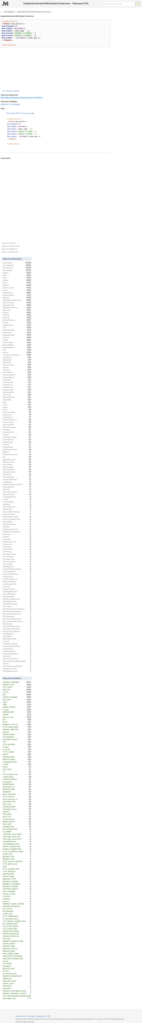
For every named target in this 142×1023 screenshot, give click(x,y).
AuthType (17, 370)
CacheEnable (17, 649)
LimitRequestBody (17, 437)
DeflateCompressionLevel (17, 484)
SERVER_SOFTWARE (17, 931)
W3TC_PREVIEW (17, 794)
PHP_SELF (17, 939)
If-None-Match (17, 819)
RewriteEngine (27, 97)
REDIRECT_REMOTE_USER (17, 941)
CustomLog (17, 544)
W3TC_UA (17, 816)
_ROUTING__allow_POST (17, 839)
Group (17, 407)
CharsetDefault (17, 487)
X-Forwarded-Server (17, 919)
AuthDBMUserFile (17, 601)
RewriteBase (9, 12)
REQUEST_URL (17, 856)
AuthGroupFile (17, 392)
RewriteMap (17, 522)
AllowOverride (17, 390)
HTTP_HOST (17, 687)
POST (17, 722)
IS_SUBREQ (17, 831)
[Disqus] (55, 197)
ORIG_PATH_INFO (17, 981)
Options (17, 273)
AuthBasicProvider (17, 449)
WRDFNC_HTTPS (17, 879)
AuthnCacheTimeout (17, 659)
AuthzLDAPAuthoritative (17, 569)
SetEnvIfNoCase (17, 320)
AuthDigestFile (17, 566)
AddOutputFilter (17, 397)
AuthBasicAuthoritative (17, 532)
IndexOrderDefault (17, 479)
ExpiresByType (17, 305)
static (17, 702)
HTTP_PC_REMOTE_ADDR (17, 851)
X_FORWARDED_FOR (17, 844)
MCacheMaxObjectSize (17, 619)
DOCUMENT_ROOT (17, 739)
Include (17, 322)
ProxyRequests (17, 616)
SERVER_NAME (17, 757)
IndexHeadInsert (17, 507)
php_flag (17, 317)
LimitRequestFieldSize (17, 646)
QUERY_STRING (17, 707)
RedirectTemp (17, 365)
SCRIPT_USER (17, 983)
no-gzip (17, 709)
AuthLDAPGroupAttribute (17, 666)
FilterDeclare (17, 387)
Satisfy (17, 340)
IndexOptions (17, 417)
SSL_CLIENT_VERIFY (17, 926)
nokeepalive (17, 782)
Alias (17, 402)
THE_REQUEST (17, 737)
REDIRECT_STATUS (17, 724)
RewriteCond (16, 97)
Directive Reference (9, 249)
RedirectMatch (17, 347)
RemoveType (17, 442)
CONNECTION (17, 826)
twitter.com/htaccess (10, 252)
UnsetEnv (17, 527)
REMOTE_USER (17, 789)
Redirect (17, 285)
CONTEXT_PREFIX (17, 779)
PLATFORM (17, 963)
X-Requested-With (17, 762)
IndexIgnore (17, 357)
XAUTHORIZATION (17, 829)
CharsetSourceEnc (17, 492)
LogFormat (17, 546)
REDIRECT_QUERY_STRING (17, 904)
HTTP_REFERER (17, 744)
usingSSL (17, 899)
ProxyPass (17, 534)
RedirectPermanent (17, 454)
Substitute (17, 504)
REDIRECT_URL (17, 859)
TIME (17, 704)
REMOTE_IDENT (17, 951)
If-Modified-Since (17, 809)
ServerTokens (17, 342)
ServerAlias (17, 606)
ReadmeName (17, 439)
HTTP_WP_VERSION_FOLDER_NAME (17, 996)
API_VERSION (17, 911)
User (17, 327)
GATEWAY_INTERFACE (17, 906)
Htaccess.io (21, 1016)
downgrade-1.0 (17, 787)
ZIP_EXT (17, 971)
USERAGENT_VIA (17, 841)
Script (17, 290)
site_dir (17, 961)
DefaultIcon (17, 474)
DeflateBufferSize (17, 639)
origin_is (17, 901)
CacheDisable (17, 556)
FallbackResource (17, 419)
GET (17, 719)
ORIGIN (17, 714)
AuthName (17, 362)
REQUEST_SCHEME (17, 886)
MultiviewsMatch (17, 581)
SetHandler (17, 400)
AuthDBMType (17, 634)
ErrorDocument (17, 287)
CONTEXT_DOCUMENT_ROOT (17, 991)
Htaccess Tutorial (8, 243)
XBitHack (17, 489)
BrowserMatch (17, 345)
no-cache (17, 749)
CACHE (17, 764)
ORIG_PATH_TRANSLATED (17, 958)
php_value (17, 310)
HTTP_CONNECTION (17, 869)
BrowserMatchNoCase (17, 512)
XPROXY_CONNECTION (17, 849)
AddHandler (17, 360)
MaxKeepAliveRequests (17, 611)
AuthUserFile (17, 372)
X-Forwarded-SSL (17, 973)
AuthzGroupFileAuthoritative (17, 609)
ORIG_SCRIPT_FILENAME (17, 956)
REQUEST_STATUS (17, 948)
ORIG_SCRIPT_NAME (17, 953)
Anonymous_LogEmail (17, 631)
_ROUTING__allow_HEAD (17, 834)
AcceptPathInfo (17, 432)
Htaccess (31, 1016)
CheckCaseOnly (17, 561)
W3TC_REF (17, 824)
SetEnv (17, 352)
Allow (17, 275)
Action (17, 405)
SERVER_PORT (17, 712)
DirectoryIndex (17, 302)
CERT (17, 866)
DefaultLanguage (17, 427)
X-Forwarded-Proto (17, 774)
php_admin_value (17, 459)
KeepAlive (17, 429)
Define (17, 410)
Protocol (17, 434)
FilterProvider (17, 382)
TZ (17, 772)
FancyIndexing (17, 422)
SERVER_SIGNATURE (17, 934)
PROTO (17, 754)
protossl (17, 732)
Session (17, 367)
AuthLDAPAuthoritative (17, 626)
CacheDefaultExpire (17, 654)
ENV (17, 694)
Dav (17, 457)
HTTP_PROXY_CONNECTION (17, 921)
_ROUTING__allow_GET (17, 836)
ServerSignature (17, 375)
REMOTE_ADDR (17, 759)
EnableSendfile (17, 596)
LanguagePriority (17, 497)
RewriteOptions (17, 377)
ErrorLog (17, 641)
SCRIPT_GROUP (17, 943)
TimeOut (17, 444)
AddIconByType (17, 494)
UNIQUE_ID (17, 978)
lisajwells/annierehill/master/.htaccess (34, 12)
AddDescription (17, 462)
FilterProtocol (17, 385)
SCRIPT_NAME (17, 876)
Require (17, 312)
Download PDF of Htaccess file (20, 113)
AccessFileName (17, 594)
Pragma (17, 747)
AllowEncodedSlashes (17, 599)
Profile (17, 767)
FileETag (17, 315)
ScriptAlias (17, 539)
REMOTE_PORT (17, 968)
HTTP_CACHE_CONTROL (17, 861)
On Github (7, 91)
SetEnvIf (17, 337)
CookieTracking (17, 589)
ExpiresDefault (17, 295)
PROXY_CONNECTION (17, 846)
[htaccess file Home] (5, 3)
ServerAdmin (17, 564)
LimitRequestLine (17, 651)
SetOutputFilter (17, 330)
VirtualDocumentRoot (17, 355)
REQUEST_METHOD (17, 729)
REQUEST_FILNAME (17, 881)
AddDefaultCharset (17, 307)
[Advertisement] (55, 68)
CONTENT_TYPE (17, 802)
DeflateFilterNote (17, 524)
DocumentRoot (17, 469)
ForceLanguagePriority (17, 519)
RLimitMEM (17, 636)
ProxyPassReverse (17, 579)
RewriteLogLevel (17, 541)
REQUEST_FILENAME (10, 104)
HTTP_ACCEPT (17, 797)
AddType (17, 297)
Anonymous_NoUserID (17, 629)
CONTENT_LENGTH (17, 889)
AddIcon (17, 452)
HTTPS (17, 692)
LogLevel (17, 586)
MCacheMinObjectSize (17, 614)
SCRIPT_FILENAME (17, 697)
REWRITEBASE (17, 784)
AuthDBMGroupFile (17, 604)
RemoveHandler (17, 412)
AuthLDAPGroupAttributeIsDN (17, 661)
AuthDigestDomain (17, 591)
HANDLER (17, 792)
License (15, 91)
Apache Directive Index (11, 246)
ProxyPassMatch (17, 571)
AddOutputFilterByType (17, 300)
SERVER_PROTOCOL (17, 936)
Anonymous (17, 414)
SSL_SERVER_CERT (17, 924)
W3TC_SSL (17, 804)
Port (17, 350)
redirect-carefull (17, 894)
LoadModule (17, 482)
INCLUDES (17, 699)
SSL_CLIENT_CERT (17, 929)
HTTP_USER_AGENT (17, 727)
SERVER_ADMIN (17, 807)
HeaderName (17, 447)
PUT (17, 742)
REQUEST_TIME (17, 946)
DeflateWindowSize (17, 671)
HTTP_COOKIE (17, 752)
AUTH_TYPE (17, 909)
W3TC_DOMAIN (17, 891)
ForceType (17, 395)
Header (17, 280)
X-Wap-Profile (17, 777)
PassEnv (17, 537)
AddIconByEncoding (17, 517)
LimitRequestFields (17, 644)
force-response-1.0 (17, 799)
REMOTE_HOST (17, 821)
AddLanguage (17, 467)
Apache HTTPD (43, 1016)
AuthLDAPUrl (17, 549)
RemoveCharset (17, 514)
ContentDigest (17, 502)
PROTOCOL (17, 986)
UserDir (17, 499)
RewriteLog (17, 551)
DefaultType (17, 509)
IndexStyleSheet (17, 472)
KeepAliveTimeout (17, 668)
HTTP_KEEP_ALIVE (17, 864)
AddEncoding (17, 325)
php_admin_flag (17, 559)
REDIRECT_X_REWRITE (17, 884)
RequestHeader (17, 335)
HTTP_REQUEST (17, 871)
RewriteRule (38, 97)
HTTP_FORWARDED (17, 916)
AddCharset (17, 332)
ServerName (17, 464)
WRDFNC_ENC (17, 874)
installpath (17, 966)
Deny (17, 278)
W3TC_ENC (17, 769)
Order (17, 283)
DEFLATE (17, 690)
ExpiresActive (17, 292)
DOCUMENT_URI (16, 998)
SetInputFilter (17, 576)
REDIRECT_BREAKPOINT (17, 976)
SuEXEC (17, 663)
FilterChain (17, 380)
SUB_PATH (17, 988)
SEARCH (17, 812)
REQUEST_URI (17, 685)
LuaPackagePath (17, 584)
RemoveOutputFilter (17, 574)
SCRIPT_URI (17, 914)
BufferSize (17, 656)
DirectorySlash (17, 424)
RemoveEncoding (17, 554)
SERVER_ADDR (17, 734)
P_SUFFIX (17, 896)
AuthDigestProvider (17, 529)
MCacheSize (17, 624)
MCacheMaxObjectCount (17, 621)
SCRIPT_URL (17, 854)
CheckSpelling (17, 477)
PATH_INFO (17, 814)
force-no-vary (17, 717)
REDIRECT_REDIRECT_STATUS (17, 993)
